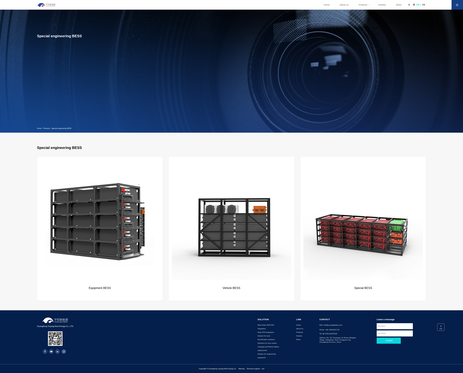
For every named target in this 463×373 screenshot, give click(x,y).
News (399, 5)
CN (423, 5)
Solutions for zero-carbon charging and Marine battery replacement (268, 346)
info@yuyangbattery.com (332, 325)
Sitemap (241, 369)
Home (327, 5)
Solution (382, 5)
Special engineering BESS (61, 128)
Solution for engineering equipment (267, 356)
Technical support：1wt (255, 369)
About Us (344, 5)
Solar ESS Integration (266, 332)
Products (363, 5)
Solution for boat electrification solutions (266, 337)
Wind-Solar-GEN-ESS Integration (266, 327)
